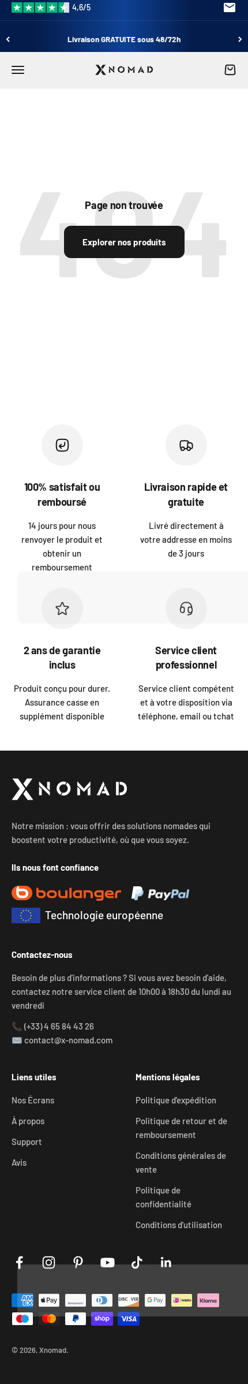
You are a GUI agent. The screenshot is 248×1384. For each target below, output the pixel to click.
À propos (28, 1121)
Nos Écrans (33, 1100)
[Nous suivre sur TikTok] (137, 1262)
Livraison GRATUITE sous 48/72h (124, 39)
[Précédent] (8, 39)
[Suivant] (240, 39)
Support (27, 1141)
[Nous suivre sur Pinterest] (78, 1262)
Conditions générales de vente (181, 1162)
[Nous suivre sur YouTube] (107, 1262)
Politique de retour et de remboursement (181, 1128)
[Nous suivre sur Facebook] (19, 1262)
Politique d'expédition (176, 1100)
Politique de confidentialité (163, 1197)
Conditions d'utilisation (179, 1224)
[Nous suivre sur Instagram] (49, 1262)
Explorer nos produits (124, 242)
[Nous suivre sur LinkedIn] (166, 1262)
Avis (19, 1162)
